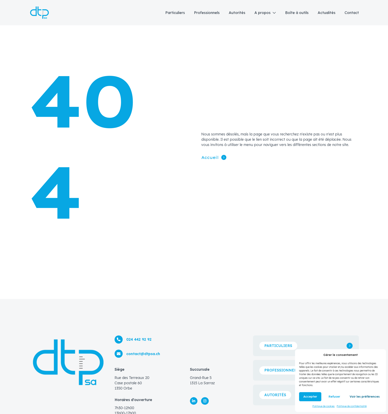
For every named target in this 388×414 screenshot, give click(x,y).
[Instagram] (205, 401)
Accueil (210, 157)
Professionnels (207, 12)
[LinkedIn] (194, 401)
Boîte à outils (297, 12)
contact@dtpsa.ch (143, 353)
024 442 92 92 (139, 339)
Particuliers (175, 12)
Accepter (310, 396)
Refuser (334, 396)
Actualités (326, 12)
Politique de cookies (323, 406)
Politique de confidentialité (352, 406)
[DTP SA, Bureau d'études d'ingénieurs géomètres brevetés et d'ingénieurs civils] (39, 12)
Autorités (237, 12)
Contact (352, 12)
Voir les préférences (365, 396)
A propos (262, 12)
